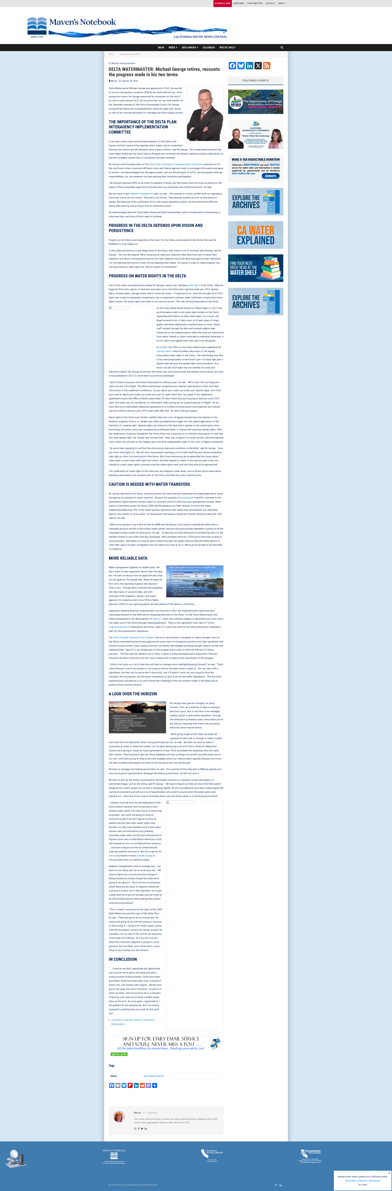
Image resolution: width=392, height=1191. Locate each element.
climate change (144, 855)
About (281, 3)
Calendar (209, 47)
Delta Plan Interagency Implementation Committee (176, 164)
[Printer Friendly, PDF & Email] (119, 1055)
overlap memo (164, 351)
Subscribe (238, 3)
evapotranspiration (118, 626)
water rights (194, 285)
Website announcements (124, 63)
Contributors (255, 3)
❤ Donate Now (222, 3)
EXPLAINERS (189, 47)
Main (161, 47)
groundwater (187, 497)
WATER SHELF (228, 47)
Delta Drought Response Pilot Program (133, 637)
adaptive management (141, 193)
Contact (270, 3)
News (172, 47)
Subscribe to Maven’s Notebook (362, 1180)
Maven (113, 81)
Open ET (157, 618)
